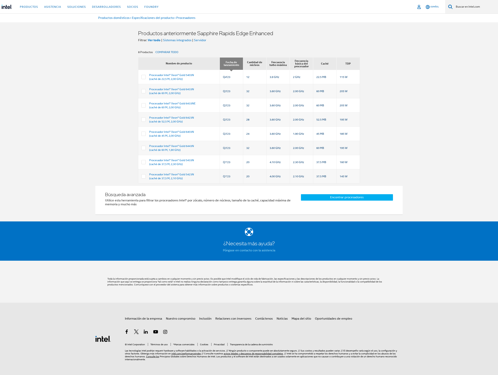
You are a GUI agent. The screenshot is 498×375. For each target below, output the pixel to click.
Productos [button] (29, 7)
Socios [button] (132, 7)
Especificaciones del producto (153, 18)
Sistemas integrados (177, 40)
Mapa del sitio (301, 319)
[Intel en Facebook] (126, 332)
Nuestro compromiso (180, 319)
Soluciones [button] (76, 7)
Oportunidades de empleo (333, 319)
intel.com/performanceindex (186, 353)
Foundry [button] (151, 7)
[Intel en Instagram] (165, 332)
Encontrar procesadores (347, 197)
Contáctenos (264, 319)
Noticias (282, 319)
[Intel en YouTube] (155, 332)
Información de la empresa (143, 319)
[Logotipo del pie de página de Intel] (103, 339)
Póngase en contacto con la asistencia (249, 250)
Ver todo (154, 40)
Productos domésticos (114, 18)
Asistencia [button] (52, 7)
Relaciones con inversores (233, 319)
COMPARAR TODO (166, 52)
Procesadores (185, 18)
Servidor (200, 40)
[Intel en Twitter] (136, 332)
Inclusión (205, 319)
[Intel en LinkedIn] (146, 332)
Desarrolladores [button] (106, 7)
